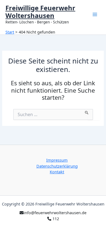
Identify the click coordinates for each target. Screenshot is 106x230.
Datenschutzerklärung (57, 166)
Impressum (57, 160)
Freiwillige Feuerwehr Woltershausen (40, 12)
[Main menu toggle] (95, 14)
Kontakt (57, 171)
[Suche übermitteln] (87, 111)
